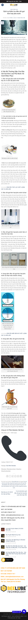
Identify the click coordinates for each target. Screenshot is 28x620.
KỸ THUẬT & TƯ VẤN (15, 614)
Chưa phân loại (14, 9)
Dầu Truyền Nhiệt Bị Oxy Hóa (13, 535)
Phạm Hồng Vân (21, 17)
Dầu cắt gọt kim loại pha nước (19, 484)
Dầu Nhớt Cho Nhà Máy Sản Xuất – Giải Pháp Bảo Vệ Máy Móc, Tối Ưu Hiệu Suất (16, 546)
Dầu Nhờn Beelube (11, 465)
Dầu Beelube (4, 484)
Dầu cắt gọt (10, 484)
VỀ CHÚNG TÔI (6, 614)
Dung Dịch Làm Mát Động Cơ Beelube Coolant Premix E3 (15, 540)
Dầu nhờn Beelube (5, 486)
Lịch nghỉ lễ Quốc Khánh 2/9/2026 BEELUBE (14, 529)
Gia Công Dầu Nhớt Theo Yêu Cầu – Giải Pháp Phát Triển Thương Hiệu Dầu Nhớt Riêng (16, 554)
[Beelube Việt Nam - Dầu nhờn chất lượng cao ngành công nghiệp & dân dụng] (14, 5)
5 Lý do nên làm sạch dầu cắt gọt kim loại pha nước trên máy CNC (20, 493)
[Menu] (2, 5)
